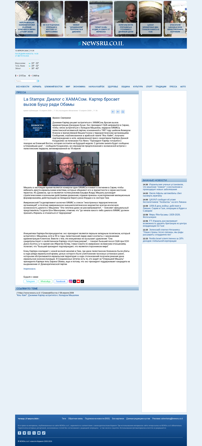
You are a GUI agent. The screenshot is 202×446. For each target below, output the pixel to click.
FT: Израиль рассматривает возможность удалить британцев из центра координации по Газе (165, 223)
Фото (183, 87)
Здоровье (113, 87)
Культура (138, 87)
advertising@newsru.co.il (172, 418)
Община (125, 87)
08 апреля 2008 (67, 293)
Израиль (37, 87)
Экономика (79, 87)
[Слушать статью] (125, 112)
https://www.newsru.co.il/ (29, 293)
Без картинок (118, 418)
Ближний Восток (54, 87)
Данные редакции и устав (138, 418)
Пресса (173, 87)
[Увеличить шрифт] (118, 112)
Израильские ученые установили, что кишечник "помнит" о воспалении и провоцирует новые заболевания (163, 187)
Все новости (22, 87)
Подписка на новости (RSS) (97, 418)
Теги (64, 418)
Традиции (161, 87)
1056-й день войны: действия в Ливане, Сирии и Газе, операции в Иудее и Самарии (165, 208)
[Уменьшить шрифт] (113, 112)
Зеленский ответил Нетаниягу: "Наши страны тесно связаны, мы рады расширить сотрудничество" (163, 232)
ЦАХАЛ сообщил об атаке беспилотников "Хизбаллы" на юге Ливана (164, 200)
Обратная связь (75, 418)
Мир (68, 87)
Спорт (149, 87)
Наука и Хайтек (96, 87)
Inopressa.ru (29, 268)
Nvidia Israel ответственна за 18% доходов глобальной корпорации (163, 239)
